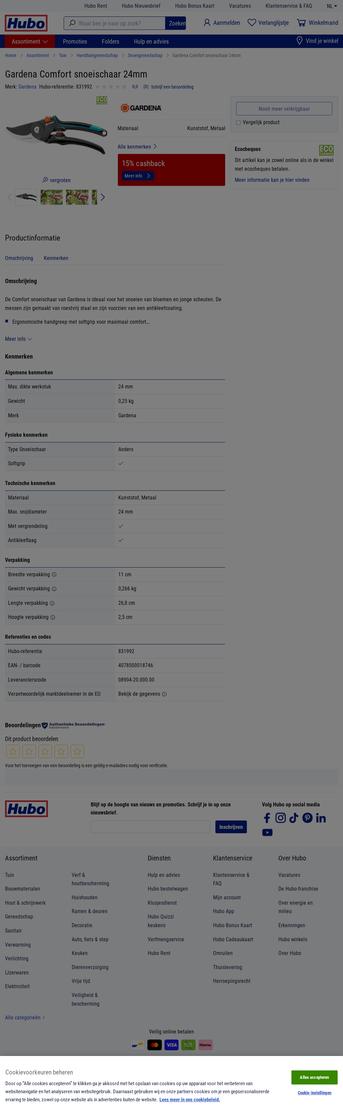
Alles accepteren (314, 1077)
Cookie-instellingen (314, 1093)
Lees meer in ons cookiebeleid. (189, 1099)
